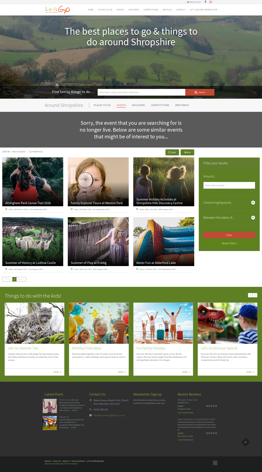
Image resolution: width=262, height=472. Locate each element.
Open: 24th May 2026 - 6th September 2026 (91, 209)
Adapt (65, 464)
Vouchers (134, 9)
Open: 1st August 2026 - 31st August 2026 (25, 269)
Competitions (151, 9)
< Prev (7, 279)
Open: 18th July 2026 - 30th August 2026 (90, 269)
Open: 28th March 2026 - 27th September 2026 (27, 209)
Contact (180, 9)
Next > (21, 279)
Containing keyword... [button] (217, 202)
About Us (64, 416)
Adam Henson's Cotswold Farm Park (196, 419)
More (56, 372)
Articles (167, 9)
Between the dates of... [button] (218, 217)
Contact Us (57, 461)
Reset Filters (229, 243)
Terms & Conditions (78, 461)
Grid (173, 152)
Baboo (75, 464)
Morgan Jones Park (188, 399)
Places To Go (105, 9)
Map (188, 152)
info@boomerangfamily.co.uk (109, 415)
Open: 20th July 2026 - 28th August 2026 (156, 209)
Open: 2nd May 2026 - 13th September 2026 (157, 269)
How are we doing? (69, 399)
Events (120, 9)
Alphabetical (36, 151)
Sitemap (48, 461)
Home (91, 9)
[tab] (229, 177)
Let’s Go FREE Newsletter (203, 9)
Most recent (19, 151)
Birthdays (182, 105)
